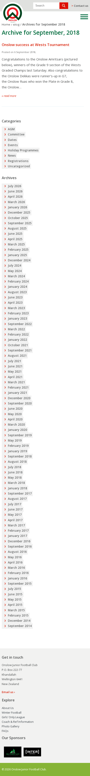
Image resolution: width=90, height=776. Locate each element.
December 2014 (19, 621)
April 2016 (15, 562)
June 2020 (15, 409)
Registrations (18, 161)
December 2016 (19, 541)
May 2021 (15, 371)
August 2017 (17, 499)
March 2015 (16, 610)
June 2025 (15, 234)
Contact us (79, 6)
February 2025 (18, 250)
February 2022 (18, 334)
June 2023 (15, 297)
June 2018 (15, 472)
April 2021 (15, 377)
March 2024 (16, 276)
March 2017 (16, 525)
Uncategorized (19, 166)
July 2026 (14, 186)
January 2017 (17, 536)
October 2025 (18, 218)
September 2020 (20, 403)
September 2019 (20, 435)
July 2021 (14, 361)
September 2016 (20, 546)
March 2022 (16, 329)
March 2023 (16, 308)
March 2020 (16, 425)
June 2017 (15, 509)
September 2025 (20, 223)
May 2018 (15, 478)
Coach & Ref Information (18, 722)
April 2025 (15, 239)
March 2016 (16, 568)
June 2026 (15, 191)
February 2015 (18, 615)
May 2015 (15, 599)
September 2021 (20, 350)
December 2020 (19, 398)
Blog (16, 24)
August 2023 (17, 292)
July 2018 (14, 467)
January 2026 (17, 207)
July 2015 (14, 589)
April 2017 (15, 520)
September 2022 (20, 324)
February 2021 (18, 387)
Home (6, 24)
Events (13, 145)
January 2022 (17, 340)
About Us (8, 708)
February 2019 (18, 446)
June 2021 (15, 366)
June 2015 (15, 594)
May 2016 (15, 557)
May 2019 (15, 440)
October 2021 (18, 345)
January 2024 (17, 287)
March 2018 (16, 483)
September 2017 (20, 493)
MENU (84, 16)
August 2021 (17, 356)
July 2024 (14, 265)
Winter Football (11, 712)
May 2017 (15, 515)
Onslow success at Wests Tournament (35, 44)
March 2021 (16, 382)
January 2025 (17, 255)
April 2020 (15, 419)
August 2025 (17, 228)
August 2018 (17, 462)
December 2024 (19, 260)
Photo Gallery (10, 726)
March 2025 (16, 244)
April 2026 (15, 197)
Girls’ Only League (13, 717)
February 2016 (18, 573)
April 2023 (15, 303)
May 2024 (15, 271)
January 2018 (17, 488)
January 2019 (17, 451)
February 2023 (18, 313)
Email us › (8, 692)
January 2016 (17, 578)
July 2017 (14, 504)
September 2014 (20, 626)
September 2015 (20, 584)
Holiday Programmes (23, 150)
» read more (9, 96)
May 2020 (15, 414)
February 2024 (18, 281)
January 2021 (17, 393)
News (12, 156)
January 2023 (17, 318)
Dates (12, 140)
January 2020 (17, 430)
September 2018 (20, 456)
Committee (16, 134)
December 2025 (19, 212)
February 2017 (18, 531)
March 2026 (16, 202)
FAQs (5, 731)
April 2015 (15, 605)
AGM (11, 129)
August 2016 (17, 552)
